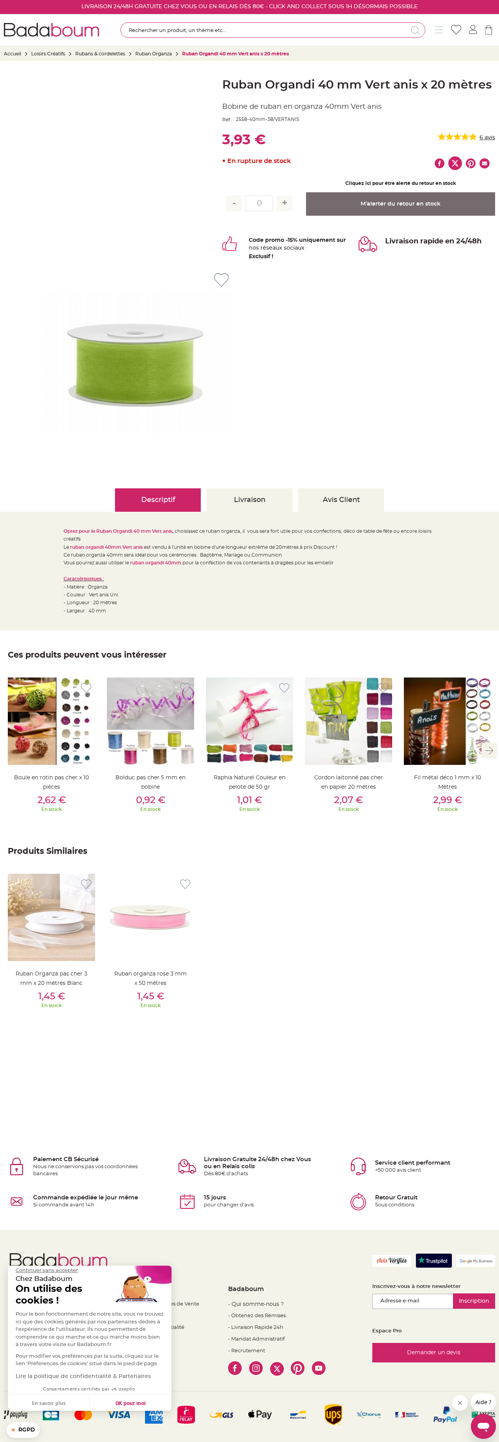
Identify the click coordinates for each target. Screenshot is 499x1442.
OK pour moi (130, 1402)
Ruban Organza (153, 53)
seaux (274, 248)
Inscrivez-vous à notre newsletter (416, 1286)
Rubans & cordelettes (100, 53)
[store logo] (51, 30)
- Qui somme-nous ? (256, 1304)
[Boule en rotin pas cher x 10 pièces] (51, 721)
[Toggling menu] (439, 30)
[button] (23, 1430)
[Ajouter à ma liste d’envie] (86, 688)
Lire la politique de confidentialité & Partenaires (83, 1376)
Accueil (12, 53)
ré (263, 248)
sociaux (293, 248)
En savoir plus (48, 1402)
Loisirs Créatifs (48, 53)
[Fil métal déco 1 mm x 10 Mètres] (447, 721)
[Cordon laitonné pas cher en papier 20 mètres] (348, 721)
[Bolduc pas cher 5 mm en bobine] (150, 721)
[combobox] (272, 30)
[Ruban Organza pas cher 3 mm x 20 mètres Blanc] (51, 917)
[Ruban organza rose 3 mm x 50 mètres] (150, 917)
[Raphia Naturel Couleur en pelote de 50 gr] (249, 721)
